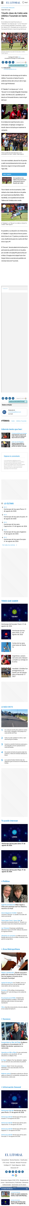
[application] (14, 111)
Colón (13, 421)
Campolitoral (5, 1160)
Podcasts (12, 1162)
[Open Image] (4, 35)
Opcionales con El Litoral (19, 1185)
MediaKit (14, 1187)
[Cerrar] (25, 65)
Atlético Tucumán (21, 421)
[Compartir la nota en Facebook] (3, 62)
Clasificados (23, 1160)
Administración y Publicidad (13, 1182)
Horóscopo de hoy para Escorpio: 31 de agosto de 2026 (15, 539)
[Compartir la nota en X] (6, 62)
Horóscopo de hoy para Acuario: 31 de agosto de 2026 (16, 517)
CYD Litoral (6, 1162)
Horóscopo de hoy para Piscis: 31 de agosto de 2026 (15, 509)
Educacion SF (14, 1168)
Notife (23, 1165)
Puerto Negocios (16, 1165)
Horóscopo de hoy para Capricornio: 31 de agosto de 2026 (15, 524)
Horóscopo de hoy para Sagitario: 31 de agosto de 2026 (15, 532)
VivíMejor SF (7, 1165)
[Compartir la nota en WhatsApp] (9, 62)
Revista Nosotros (14, 1160)
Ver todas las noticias (8, 545)
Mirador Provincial (21, 1162)
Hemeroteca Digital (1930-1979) (10, 1180)
